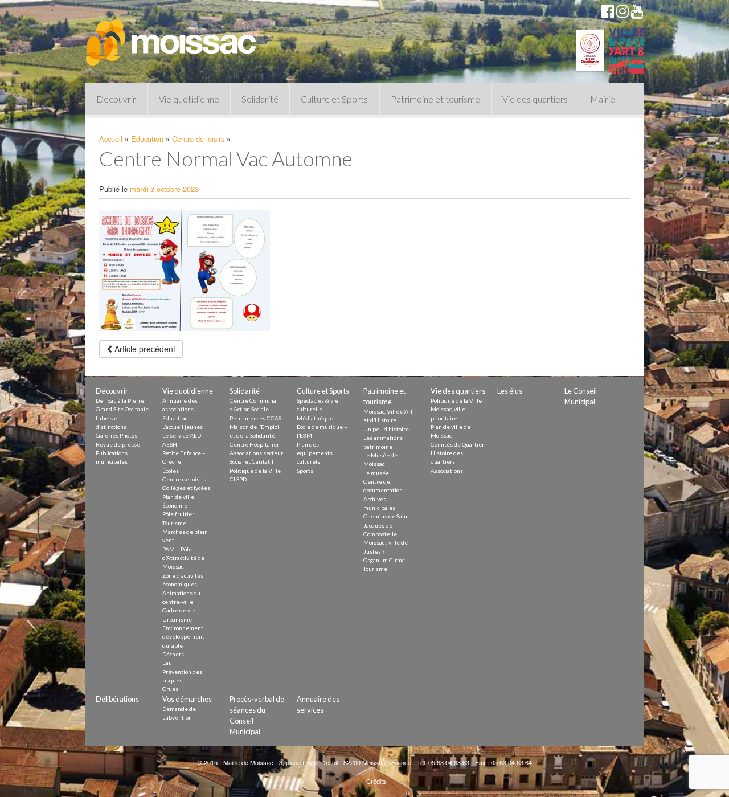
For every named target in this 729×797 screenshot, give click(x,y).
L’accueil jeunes (182, 426)
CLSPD (238, 479)
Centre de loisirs (198, 138)
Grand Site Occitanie (122, 409)
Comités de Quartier (457, 444)
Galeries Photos (116, 435)
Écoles (170, 470)
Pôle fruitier (178, 513)
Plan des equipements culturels (315, 453)
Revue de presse (118, 444)
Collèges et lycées (186, 487)
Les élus (509, 390)
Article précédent (143, 348)
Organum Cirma (384, 560)
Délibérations (117, 699)
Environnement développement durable (183, 636)
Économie (174, 505)
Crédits (376, 781)
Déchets (173, 654)
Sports (305, 470)
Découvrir (116, 98)
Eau (167, 662)
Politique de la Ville (255, 470)
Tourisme (174, 523)
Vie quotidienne (189, 98)
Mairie (602, 98)
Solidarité (260, 98)
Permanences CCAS (255, 418)
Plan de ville (178, 496)
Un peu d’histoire (386, 429)
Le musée (376, 472)
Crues (170, 688)
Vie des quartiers (535, 98)
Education (147, 138)
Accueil (110, 138)
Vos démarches (187, 699)
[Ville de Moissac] (172, 37)
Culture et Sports (334, 98)
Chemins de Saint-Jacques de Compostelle (387, 525)
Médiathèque (315, 418)
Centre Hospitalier (254, 444)
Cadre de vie (178, 610)
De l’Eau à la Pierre (120, 400)
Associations (447, 470)
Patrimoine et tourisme (435, 98)
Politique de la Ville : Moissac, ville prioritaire (458, 409)
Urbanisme (177, 619)
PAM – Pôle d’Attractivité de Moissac (183, 558)
